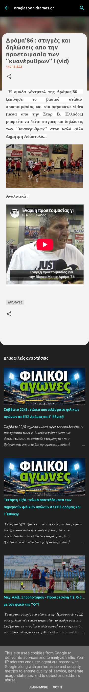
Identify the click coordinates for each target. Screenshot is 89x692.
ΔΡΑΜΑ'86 (15, 302)
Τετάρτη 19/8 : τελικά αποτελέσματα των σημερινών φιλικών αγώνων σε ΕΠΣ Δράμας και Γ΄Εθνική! (42, 507)
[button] (9, 76)
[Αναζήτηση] (82, 8)
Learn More (38, 687)
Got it (57, 687)
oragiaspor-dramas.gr (34, 8)
